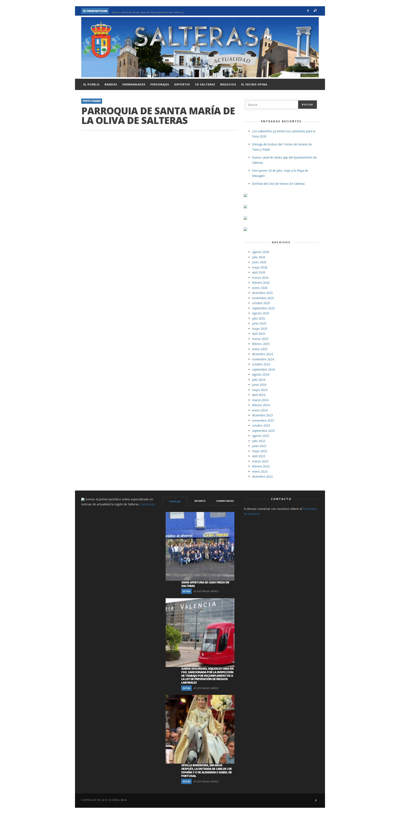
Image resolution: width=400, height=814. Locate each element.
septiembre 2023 (263, 431)
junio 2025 (259, 323)
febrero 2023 (261, 466)
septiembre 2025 (263, 308)
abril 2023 (258, 456)
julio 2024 (258, 380)
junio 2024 (259, 385)
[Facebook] (308, 11)
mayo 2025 (259, 329)
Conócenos (147, 504)
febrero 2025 (261, 344)
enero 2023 (260, 471)
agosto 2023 (260, 436)
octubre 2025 (261, 303)
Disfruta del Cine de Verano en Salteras (278, 184)
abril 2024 (258, 395)
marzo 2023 (260, 461)
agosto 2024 (260, 374)
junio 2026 (259, 262)
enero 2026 (260, 288)
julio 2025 (258, 318)
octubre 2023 (261, 425)
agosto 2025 (260, 313)
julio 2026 (258, 257)
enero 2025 (260, 349)
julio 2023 (258, 441)
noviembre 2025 (263, 298)
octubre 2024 (261, 364)
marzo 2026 (260, 278)
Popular (174, 501)
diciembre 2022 (262, 476)
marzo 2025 (260, 339)
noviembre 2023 (263, 420)
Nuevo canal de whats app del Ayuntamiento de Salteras (148, 11)
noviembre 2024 (263, 359)
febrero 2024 (261, 405)
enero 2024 (260, 410)
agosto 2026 (260, 252)
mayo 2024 (259, 390)
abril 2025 (258, 334)
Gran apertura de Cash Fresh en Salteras (205, 584)
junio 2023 (259, 446)
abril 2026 (258, 272)
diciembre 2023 (262, 415)
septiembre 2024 (263, 369)
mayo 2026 (259, 267)
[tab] (175, 501)
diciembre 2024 (262, 354)
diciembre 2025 (262, 293)
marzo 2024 (260, 400)
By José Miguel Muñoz (206, 591)
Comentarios (225, 500)
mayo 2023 (259, 451)
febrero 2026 (261, 283)
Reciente (199, 500)
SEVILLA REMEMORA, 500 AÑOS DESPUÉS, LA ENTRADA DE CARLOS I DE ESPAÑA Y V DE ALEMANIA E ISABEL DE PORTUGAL (206, 770)
